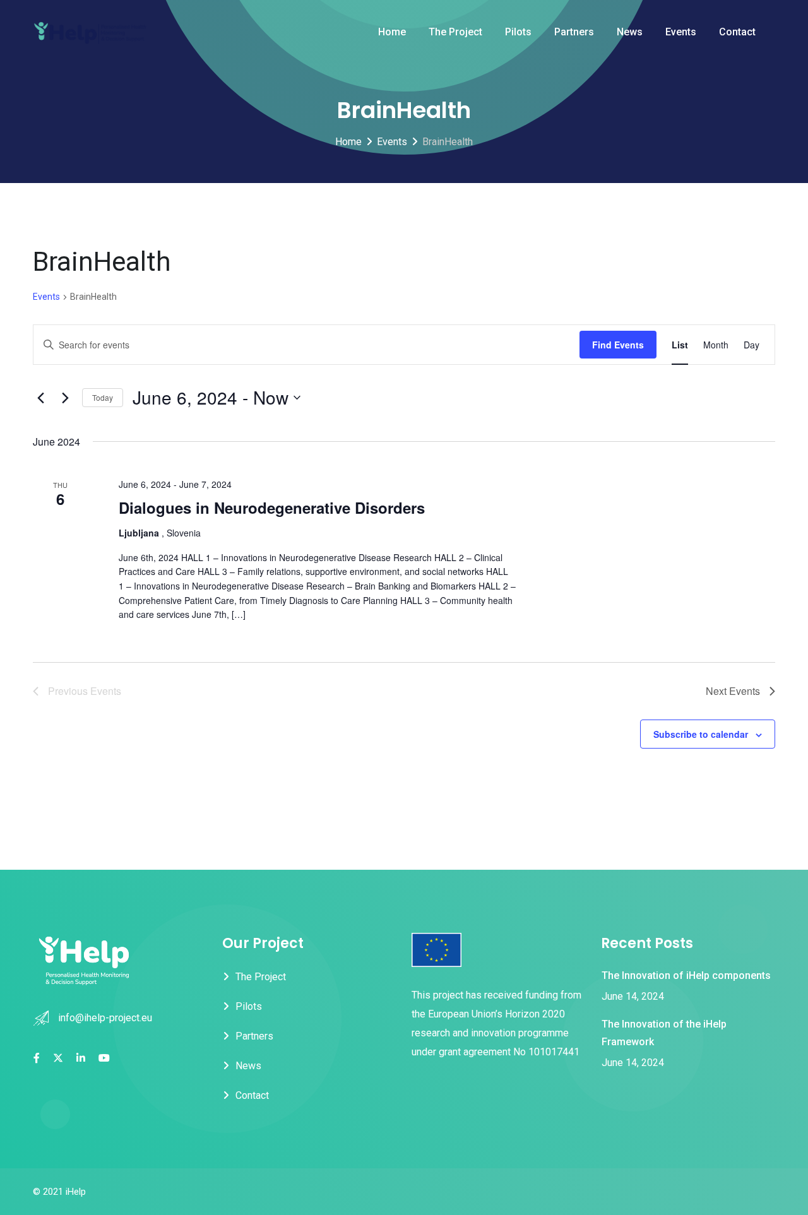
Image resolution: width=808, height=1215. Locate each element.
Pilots (518, 32)
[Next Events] (65, 397)
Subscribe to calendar (700, 734)
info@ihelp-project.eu (105, 1018)
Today (102, 397)
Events (680, 32)
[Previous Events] (40, 397)
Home (392, 32)
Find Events (618, 344)
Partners (574, 32)
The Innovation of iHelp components (686, 975)
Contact (737, 32)
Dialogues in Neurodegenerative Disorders (272, 507)
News (630, 32)
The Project (455, 32)
